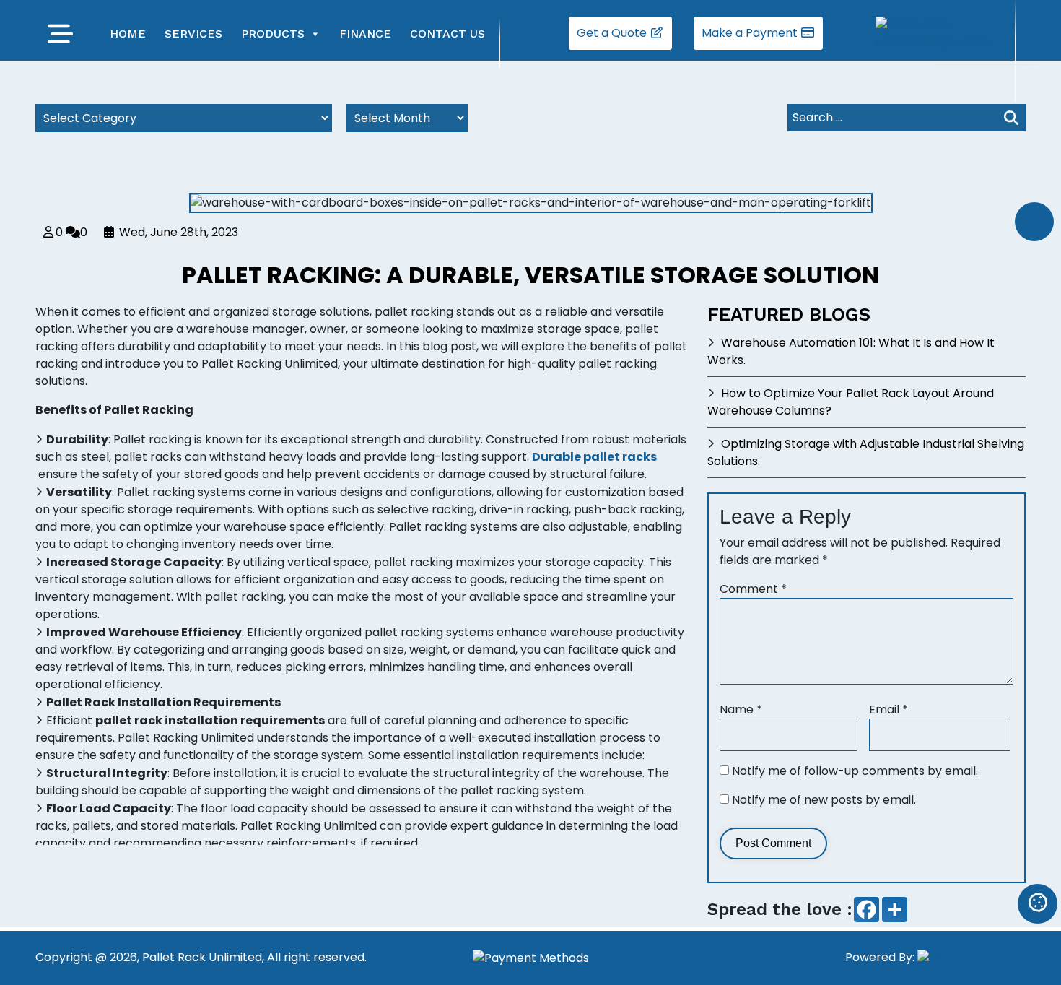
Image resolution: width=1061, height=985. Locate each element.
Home (128, 33)
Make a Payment (751, 33)
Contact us (447, 33)
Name (741, 709)
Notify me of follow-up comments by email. (855, 771)
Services (193, 33)
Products (273, 33)
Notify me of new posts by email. (824, 799)
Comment (753, 589)
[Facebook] (866, 909)
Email (888, 709)
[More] (894, 909)
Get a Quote (613, 33)
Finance (365, 33)
